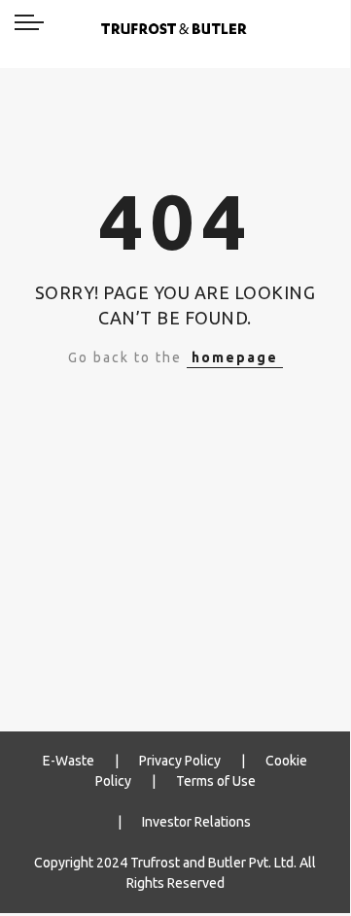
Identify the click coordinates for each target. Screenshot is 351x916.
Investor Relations (196, 822)
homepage (235, 357)
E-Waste (68, 760)
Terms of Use (216, 781)
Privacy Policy (180, 760)
